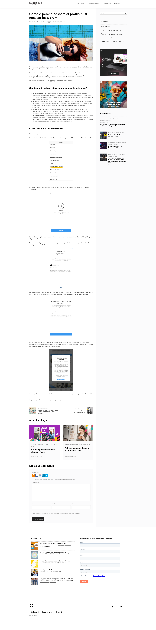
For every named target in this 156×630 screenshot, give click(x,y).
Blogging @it (61, 545)
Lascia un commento (36, 456)
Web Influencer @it (61, 562)
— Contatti (106, 4)
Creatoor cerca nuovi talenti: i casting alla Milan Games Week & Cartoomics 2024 (117, 160)
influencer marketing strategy (47, 400)
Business (60, 554)
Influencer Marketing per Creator (46, 22)
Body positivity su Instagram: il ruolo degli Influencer (57, 579)
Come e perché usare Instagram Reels (43, 450)
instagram (60, 400)
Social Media (53, 582)
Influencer (32, 22)
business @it (68, 545)
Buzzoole (58, 571)
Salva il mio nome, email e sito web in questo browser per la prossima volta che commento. (56, 513)
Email (54, 504)
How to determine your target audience (53, 552)
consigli (35, 400)
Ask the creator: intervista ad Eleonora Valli (77, 449)
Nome (34, 504)
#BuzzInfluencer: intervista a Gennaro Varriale (55, 561)
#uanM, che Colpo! (46, 570)
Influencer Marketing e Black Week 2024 (115, 147)
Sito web (74, 504)
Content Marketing (68, 580)
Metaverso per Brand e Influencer (112, 38)
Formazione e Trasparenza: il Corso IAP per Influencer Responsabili (112, 125)
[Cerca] (125, 4)
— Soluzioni (79, 4)
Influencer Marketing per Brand (111, 30)
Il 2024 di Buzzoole (114, 134)
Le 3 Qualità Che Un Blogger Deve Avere (53, 543)
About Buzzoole (105, 27)
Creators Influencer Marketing (107, 119)
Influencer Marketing (105, 120)
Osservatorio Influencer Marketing (112, 41)
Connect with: (35, 472)
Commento (35, 482)
